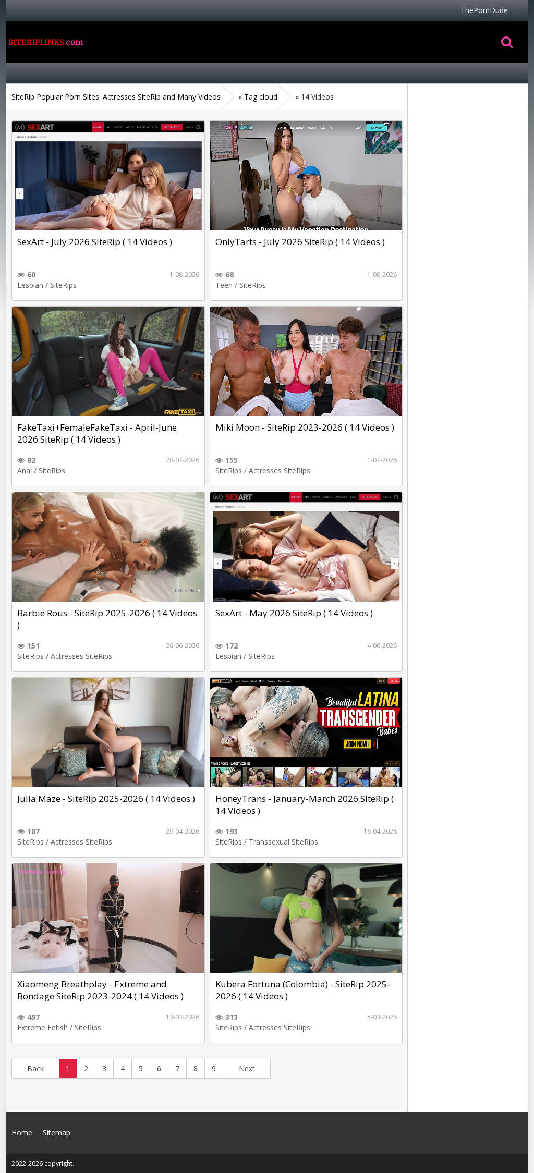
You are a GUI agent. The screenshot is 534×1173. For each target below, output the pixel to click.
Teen (224, 285)
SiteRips (63, 285)
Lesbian (30, 285)
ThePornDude (484, 10)
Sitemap (56, 1133)
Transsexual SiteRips (283, 842)
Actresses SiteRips (279, 470)
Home (45, 42)
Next (247, 1068)
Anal (24, 470)
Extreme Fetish (42, 1027)
